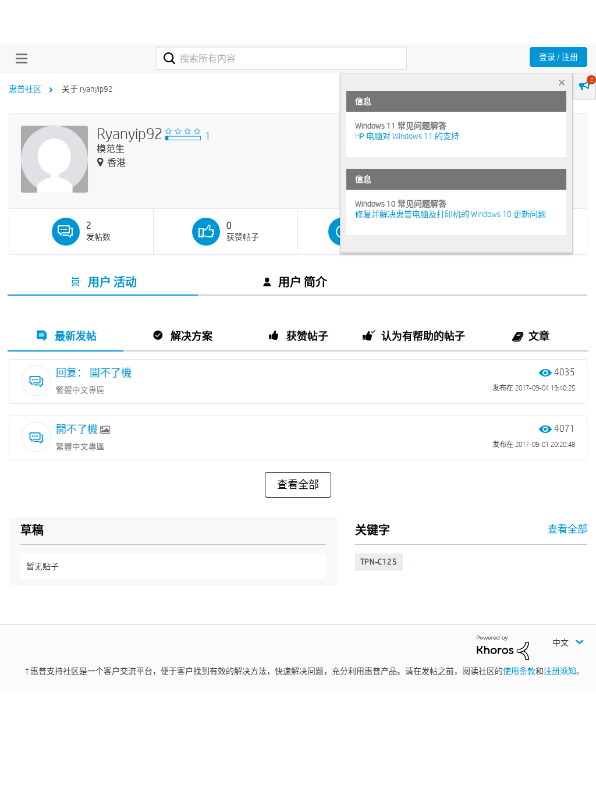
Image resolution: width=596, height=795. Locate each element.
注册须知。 (564, 671)
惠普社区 (25, 89)
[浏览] (19, 58)
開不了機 (78, 429)
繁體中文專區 (80, 390)
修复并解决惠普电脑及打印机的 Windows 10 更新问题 (450, 214)
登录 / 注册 (558, 57)
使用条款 (519, 671)
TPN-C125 (379, 561)
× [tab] (561, 82)
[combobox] (281, 58)
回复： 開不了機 (94, 372)
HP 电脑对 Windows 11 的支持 (407, 136)
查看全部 (298, 485)
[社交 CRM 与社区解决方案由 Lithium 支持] (503, 647)
